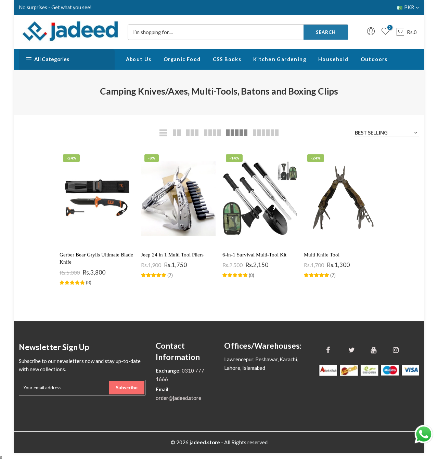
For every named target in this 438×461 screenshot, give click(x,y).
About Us (139, 59)
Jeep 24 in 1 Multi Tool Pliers (172, 254)
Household (333, 59)
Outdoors (374, 59)
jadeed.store (205, 442)
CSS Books (227, 59)
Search (326, 32)
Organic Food (182, 59)
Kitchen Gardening (279, 59)
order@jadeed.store (178, 398)
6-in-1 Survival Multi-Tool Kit (254, 254)
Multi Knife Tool (321, 254)
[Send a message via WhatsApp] (424, 434)
